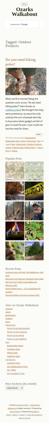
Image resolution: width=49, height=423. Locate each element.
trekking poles (12, 109)
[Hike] (34, 250)
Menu (24, 4)
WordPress (35, 411)
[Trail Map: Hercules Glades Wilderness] (34, 170)
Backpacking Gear (12, 141)
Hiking (23, 141)
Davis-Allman (15, 411)
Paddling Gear (13, 356)
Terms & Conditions (34, 415)
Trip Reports (10, 359)
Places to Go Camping (17, 332)
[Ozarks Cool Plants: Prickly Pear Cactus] (14, 250)
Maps (7, 322)
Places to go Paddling (16, 339)
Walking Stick (29, 147)
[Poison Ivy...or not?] (34, 230)
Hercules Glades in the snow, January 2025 (22, 295)
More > (39, 134)
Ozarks (8, 147)
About (15, 415)
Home (8, 415)
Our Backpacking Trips (17, 366)
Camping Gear (13, 349)
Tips (38, 141)
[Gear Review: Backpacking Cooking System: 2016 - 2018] (14, 230)
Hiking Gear (31, 141)
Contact (22, 415)
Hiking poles (21, 144)
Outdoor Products (34, 144)
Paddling (9, 318)
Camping (9, 309)
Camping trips (13, 363)
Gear (13, 144)
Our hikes (11, 370)
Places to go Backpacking (18, 328)
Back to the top (24, 418)
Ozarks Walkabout (24, 10)
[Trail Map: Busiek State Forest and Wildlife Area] (14, 170)
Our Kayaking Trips (15, 373)
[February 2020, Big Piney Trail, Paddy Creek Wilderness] (14, 210)
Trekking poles (18, 147)
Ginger (14, 151)
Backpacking (30, 138)
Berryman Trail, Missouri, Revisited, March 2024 (24, 279)
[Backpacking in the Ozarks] (34, 210)
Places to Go (10, 325)
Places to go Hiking (15, 335)
